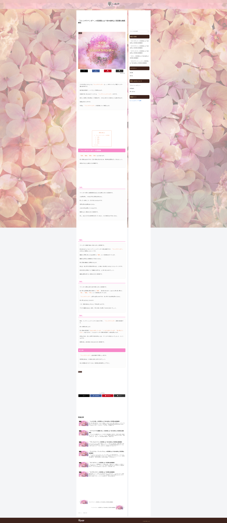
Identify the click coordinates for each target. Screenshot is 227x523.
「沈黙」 (98, 137)
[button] (119, 71)
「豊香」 (98, 141)
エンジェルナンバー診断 (135, 100)
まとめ (96, 144)
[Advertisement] (101, 15)
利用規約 (132, 88)
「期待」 (98, 142)
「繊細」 (98, 139)
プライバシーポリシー (135, 85)
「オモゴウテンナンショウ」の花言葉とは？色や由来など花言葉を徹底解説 (139, 62)
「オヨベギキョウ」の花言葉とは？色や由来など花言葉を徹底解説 (139, 41)
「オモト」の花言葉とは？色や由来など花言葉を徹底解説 (139, 57)
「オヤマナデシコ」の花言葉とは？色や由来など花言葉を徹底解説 (139, 46)
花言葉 (80, 371)
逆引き (131, 75)
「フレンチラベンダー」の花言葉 (102, 135)
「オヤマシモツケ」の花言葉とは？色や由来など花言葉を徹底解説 (139, 52)
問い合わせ (132, 91)
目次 (100, 132)
